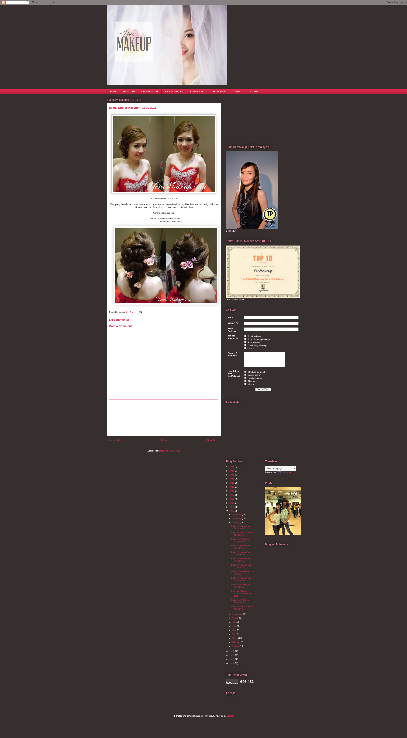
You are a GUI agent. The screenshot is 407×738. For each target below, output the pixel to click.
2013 (232, 655)
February (236, 642)
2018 (232, 499)
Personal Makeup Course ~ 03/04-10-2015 (241, 593)
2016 (232, 507)
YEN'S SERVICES (149, 91)
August (235, 618)
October (236, 522)
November (237, 518)
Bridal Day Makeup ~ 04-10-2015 (241, 601)
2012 (232, 659)
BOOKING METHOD (174, 91)
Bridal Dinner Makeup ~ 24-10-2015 (242, 533)
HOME (113, 91)
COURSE (253, 91)
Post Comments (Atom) (170, 451)
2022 (232, 483)
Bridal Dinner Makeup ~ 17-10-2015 (242, 553)
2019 (232, 495)
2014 (232, 651)
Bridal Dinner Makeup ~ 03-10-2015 (242, 607)
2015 (232, 511)
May (234, 630)
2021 (232, 487)
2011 (232, 663)
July (234, 622)
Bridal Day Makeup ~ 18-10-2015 (241, 546)
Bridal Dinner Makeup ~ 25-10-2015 (242, 527)
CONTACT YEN (197, 91)
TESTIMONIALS (219, 91)
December (237, 514)
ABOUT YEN (129, 91)
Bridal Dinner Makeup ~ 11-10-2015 (242, 566)
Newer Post (115, 440)
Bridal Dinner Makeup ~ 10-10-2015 (242, 579)
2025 (232, 471)
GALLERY (238, 91)
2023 (232, 479)
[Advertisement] (164, 418)
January (236, 646)
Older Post (212, 440)
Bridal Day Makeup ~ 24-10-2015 (241, 540)
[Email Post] (140, 312)
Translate (287, 472)
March (235, 638)
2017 (232, 503)
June (234, 626)
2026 (232, 466)
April (234, 634)
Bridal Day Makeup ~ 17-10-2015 (241, 559)
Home (164, 440)
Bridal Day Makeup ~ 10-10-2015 (241, 585)
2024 (232, 475)
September (237, 614)
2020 (232, 491)
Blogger (230, 716)
